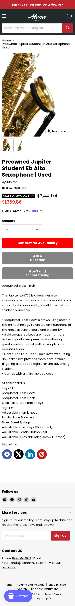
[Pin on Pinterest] (42, 454)
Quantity (8, 220)
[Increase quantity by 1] (37, 229)
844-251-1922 (21, 558)
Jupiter (11, 182)
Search (22, 589)
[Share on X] (19, 454)
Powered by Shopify (37, 598)
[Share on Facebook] (7, 454)
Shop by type (57, 585)
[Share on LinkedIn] (30, 454)
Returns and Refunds (30, 585)
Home (6, 40)
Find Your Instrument (44, 589)
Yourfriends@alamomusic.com (24, 563)
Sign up (60, 535)
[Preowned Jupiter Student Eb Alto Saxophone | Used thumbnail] (7, 145)
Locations (9, 567)
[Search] (67, 28)
